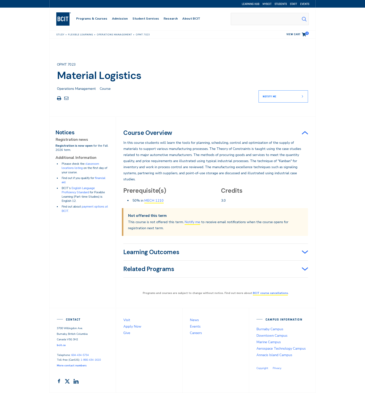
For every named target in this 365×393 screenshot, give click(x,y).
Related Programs (148, 269)
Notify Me (269, 96)
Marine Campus (268, 342)
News (194, 320)
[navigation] (67, 19)
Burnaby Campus (269, 329)
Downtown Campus (271, 335)
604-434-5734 (80, 355)
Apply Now (132, 326)
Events (195, 326)
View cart (297, 34)
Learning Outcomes (151, 252)
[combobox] (270, 19)
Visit (126, 320)
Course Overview (147, 133)
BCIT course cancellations (270, 293)
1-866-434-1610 (91, 360)
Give (126, 333)
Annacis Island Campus (274, 355)
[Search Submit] (304, 19)
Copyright (262, 368)
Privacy (277, 368)
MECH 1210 (154, 200)
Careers (196, 333)
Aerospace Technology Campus (281, 348)
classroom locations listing (80, 166)
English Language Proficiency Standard (78, 190)
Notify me (192, 222)
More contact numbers (71, 365)
